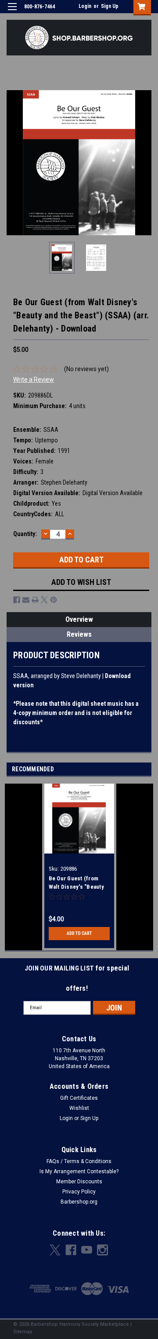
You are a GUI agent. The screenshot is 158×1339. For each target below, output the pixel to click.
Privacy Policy (79, 1192)
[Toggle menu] (12, 12)
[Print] (35, 599)
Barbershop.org (79, 1202)
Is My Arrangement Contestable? (79, 1171)
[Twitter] (44, 599)
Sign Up (109, 6)
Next (144, 162)
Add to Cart (79, 933)
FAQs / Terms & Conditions (79, 1161)
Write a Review (33, 379)
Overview (79, 619)
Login (85, 6)
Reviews (79, 634)
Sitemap (22, 1332)
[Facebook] (16, 599)
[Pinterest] (53, 599)
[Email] (25, 599)
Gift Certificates (79, 1098)
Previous (13, 162)
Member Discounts (79, 1181)
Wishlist (79, 1108)
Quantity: (25, 533)
